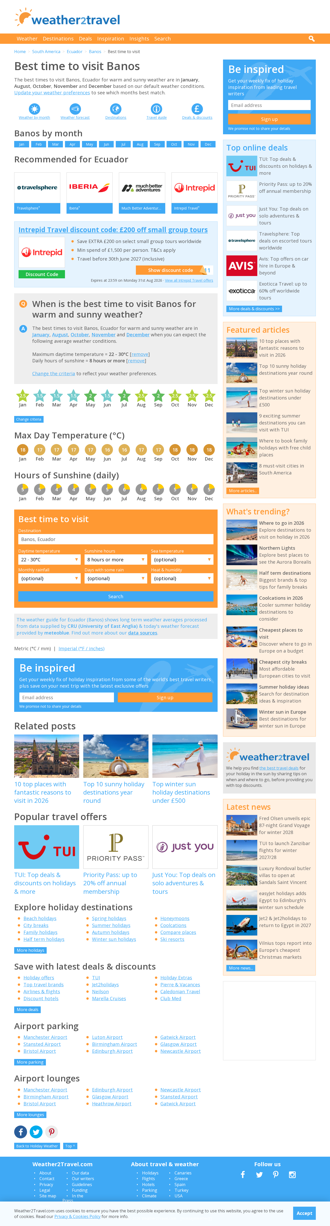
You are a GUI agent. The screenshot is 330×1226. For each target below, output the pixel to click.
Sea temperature (167, 551)
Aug (140, 144)
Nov (191, 144)
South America (46, 51)
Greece (181, 1178)
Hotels (148, 1184)
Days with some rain (104, 570)
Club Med (170, 998)
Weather (27, 38)
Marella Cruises (109, 998)
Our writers (83, 1178)
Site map (47, 1196)
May (89, 144)
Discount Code (42, 274)
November (104, 334)
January (41, 334)
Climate (149, 1196)
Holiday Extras (176, 977)
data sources (142, 633)
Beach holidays (39, 918)
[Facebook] (20, 1132)
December (138, 334)
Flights (148, 1178)
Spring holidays (109, 918)
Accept (304, 1213)
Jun (106, 144)
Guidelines (82, 1184)
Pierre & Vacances (180, 984)
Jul (123, 144)
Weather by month (34, 117)
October (80, 334)
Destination (29, 530)
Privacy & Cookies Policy (77, 1216)
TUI (96, 977)
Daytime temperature (39, 551)
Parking (149, 1190)
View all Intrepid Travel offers (189, 280)
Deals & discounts (197, 117)
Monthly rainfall (33, 570)
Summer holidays (111, 925)
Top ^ (70, 1146)
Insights (139, 38)
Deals (85, 38)
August (60, 334)
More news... (241, 968)
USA (179, 1196)
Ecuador (74, 51)
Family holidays (40, 932)
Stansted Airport (42, 1044)
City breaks (35, 925)
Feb (39, 144)
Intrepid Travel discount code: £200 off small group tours (113, 229)
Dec (208, 144)
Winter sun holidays (114, 939)
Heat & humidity (166, 570)
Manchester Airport (45, 1037)
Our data (80, 1173)
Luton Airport (107, 1037)
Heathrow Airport (111, 1103)
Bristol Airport (39, 1051)
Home (20, 51)
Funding (80, 1190)
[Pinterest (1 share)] (51, 1132)
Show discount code (170, 270)
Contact (46, 1178)
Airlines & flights (41, 991)
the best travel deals (279, 768)
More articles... (243, 491)
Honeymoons (174, 918)
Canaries (183, 1173)
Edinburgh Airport (112, 1051)
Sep (157, 144)
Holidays (150, 1173)
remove (139, 354)
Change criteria (28, 419)
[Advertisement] (222, 16)
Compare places (178, 932)
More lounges (30, 1114)
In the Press (72, 1198)
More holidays (30, 950)
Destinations (58, 38)
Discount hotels (41, 998)
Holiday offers (38, 977)
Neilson (100, 991)
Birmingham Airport (114, 1044)
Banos (95, 51)
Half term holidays (43, 939)
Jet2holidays (105, 984)
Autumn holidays (110, 932)
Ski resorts (172, 939)
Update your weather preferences (52, 92)
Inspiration (110, 38)
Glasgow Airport (178, 1044)
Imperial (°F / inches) (81, 648)
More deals (27, 1009)
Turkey (181, 1190)
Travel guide (156, 117)
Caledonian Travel (180, 991)
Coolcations (173, 925)
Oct (174, 144)
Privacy (46, 1184)
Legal (44, 1190)
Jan (21, 144)
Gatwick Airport (178, 1037)
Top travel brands (43, 984)
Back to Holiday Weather (37, 1146)
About (45, 1173)
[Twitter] (36, 1132)
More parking (30, 1062)
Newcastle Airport (180, 1051)
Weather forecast (75, 117)
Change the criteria (53, 373)
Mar (55, 144)
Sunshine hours (100, 551)
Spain (180, 1184)
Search (162, 38)
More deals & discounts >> (254, 309)
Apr (72, 144)
